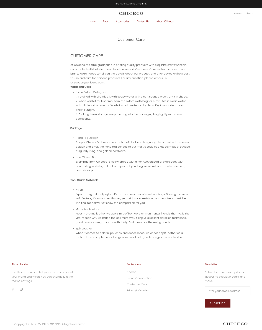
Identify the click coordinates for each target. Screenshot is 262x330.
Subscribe (217, 303)
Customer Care (137, 284)
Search (249, 13)
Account (237, 13)
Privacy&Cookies (138, 290)
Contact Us (143, 21)
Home (92, 21)
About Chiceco (164, 21)
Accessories (122, 21)
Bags (105, 21)
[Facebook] (13, 289)
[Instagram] (21, 289)
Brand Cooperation (139, 278)
